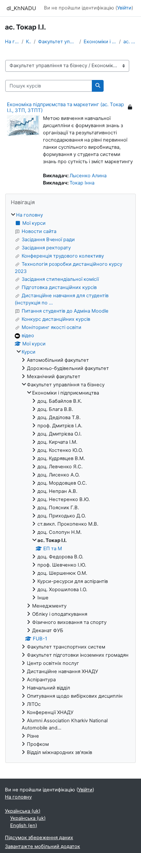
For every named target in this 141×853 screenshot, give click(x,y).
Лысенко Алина (88, 176)
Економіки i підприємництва (100, 42)
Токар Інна (82, 183)
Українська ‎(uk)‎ (22, 811)
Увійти (124, 8)
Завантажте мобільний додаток (42, 846)
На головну (12, 42)
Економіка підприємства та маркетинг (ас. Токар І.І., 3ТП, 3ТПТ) (65, 107)
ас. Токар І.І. (129, 42)
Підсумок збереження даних (39, 838)
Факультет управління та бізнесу (57, 42)
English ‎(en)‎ (23, 825)
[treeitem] (70, 484)
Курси (28, 42)
